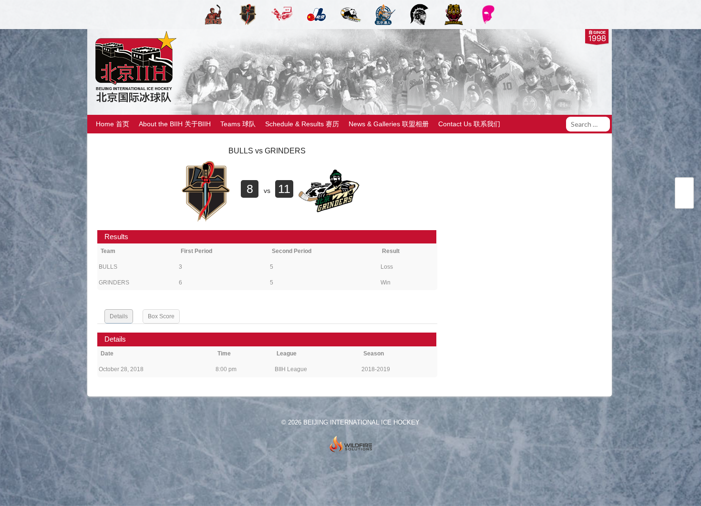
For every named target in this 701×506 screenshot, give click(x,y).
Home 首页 (112, 124)
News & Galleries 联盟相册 (389, 124)
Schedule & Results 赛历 (302, 124)
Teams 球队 (238, 124)
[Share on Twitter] (684, 187)
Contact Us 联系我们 (469, 124)
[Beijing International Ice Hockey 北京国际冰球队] (133, 102)
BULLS (108, 266)
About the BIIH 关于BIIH (175, 124)
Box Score (161, 316)
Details (119, 316)
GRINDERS (114, 282)
